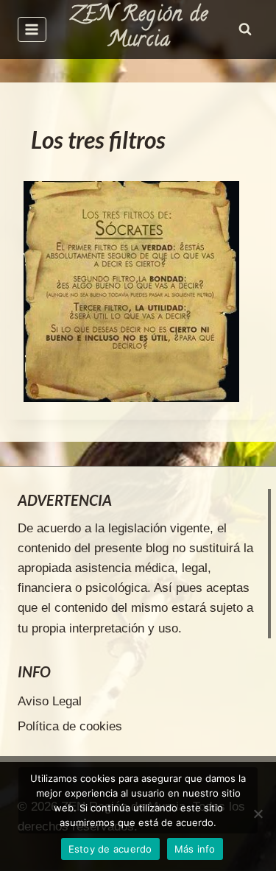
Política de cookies (70, 726)
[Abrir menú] (32, 29)
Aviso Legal (50, 701)
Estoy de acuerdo (110, 849)
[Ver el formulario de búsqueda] (245, 29)
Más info (195, 849)
